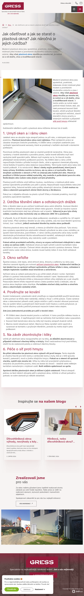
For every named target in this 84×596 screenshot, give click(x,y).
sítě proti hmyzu (60, 121)
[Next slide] (80, 408)
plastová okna (25, 54)
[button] (74, 9)
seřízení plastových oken (47, 264)
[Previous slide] (76, 408)
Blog (9, 25)
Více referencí (24, 503)
